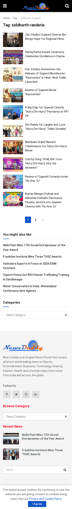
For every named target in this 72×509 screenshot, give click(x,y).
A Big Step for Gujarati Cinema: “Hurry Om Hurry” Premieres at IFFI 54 (47, 112)
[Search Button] (65, 470)
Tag (15, 18)
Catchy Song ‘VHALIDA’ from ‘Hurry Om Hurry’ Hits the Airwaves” (43, 163)
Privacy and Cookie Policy (45, 498)
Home (6, 18)
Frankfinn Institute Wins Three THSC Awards (32, 256)
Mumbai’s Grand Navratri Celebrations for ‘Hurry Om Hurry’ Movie (46, 146)
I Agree (37, 503)
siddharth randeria (30, 18)
